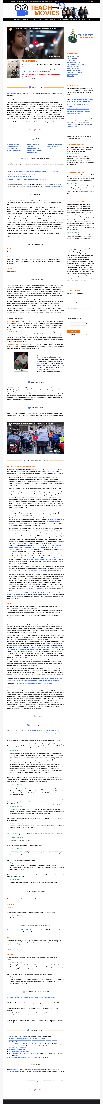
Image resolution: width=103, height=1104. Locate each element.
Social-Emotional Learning (34, 150)
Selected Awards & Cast (14, 150)
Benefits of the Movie (13, 144)
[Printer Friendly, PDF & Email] (35, 130)
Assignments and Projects (54, 144)
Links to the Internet (52, 146)
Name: (68, 324)
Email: (87, 324)
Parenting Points (12, 148)
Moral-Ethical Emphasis (33, 152)
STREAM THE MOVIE (13, 82)
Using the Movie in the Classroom (76, 64)
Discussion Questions (33, 148)
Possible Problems (12, 146)
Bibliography (50, 148)
